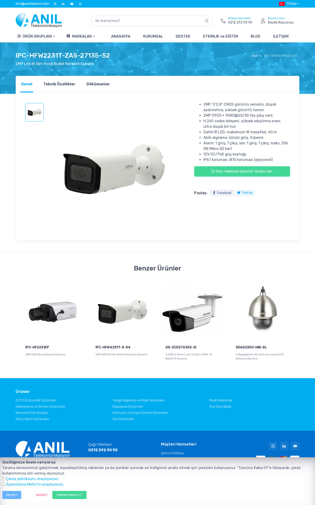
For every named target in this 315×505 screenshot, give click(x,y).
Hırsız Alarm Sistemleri (32, 419)
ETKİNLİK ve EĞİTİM (220, 36)
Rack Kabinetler (221, 400)
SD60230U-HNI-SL (251, 347)
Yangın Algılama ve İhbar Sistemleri (138, 400)
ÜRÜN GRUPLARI (37, 36)
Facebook (224, 193)
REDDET (42, 495)
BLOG (255, 36)
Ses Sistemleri (123, 419)
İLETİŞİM (280, 36)
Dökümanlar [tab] (98, 84)
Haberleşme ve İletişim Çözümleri (40, 407)
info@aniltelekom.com (32, 4)
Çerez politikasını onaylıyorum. (32, 479)
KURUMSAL (153, 36)
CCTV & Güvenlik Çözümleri (36, 400)
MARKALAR (82, 36)
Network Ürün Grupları (32, 413)
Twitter (247, 193)
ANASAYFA (120, 36)
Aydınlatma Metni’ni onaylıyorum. (35, 484)
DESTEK (183, 36)
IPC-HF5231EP (37, 347)
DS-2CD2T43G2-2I (181, 347)
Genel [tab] (26, 84)
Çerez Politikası (172, 453)
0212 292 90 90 (103, 450)
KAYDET (11, 495)
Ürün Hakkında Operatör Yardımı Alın (243, 171)
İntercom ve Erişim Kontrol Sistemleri (140, 413)
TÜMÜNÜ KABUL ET (69, 495)
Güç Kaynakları (220, 407)
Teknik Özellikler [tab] (59, 84)
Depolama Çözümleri (128, 407)
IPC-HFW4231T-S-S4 (113, 347)
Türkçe (292, 4)
